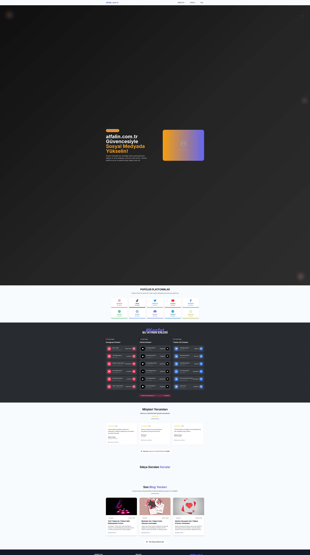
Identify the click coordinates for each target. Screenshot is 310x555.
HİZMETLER (181, 2)
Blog (202, 2)
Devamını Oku (112, 532)
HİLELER (192, 2)
